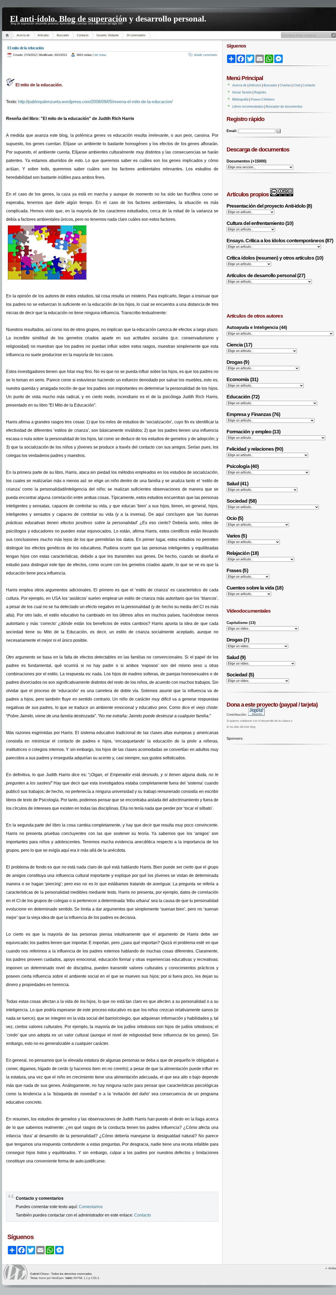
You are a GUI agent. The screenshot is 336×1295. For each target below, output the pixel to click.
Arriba (332, 1268)
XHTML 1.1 (80, 1278)
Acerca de (23, 35)
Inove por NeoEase (51, 1278)
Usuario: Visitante (107, 35)
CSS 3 (95, 1278)
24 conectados (136, 35)
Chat (296, 85)
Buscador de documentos (284, 106)
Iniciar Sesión (242, 92)
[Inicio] (8, 35)
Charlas (285, 85)
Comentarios (91, 1206)
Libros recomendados (248, 106)
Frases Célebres (263, 99)
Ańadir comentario (205, 54)
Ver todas (100, 54)
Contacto (82, 35)
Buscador (63, 35)
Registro (260, 92)
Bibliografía (240, 99)
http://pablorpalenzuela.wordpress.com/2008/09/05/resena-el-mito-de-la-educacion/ (95, 101)
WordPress (15, 1272)
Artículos (43, 35)
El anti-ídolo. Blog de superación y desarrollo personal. (108, 18)
